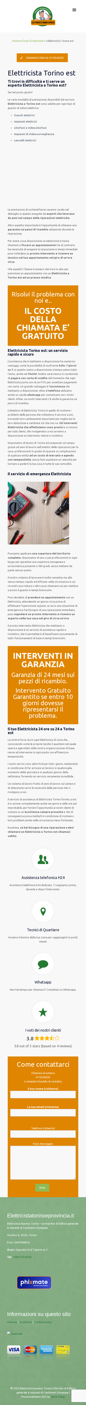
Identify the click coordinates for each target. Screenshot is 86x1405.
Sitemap (12, 1322)
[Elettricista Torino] (43, 16)
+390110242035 (22, 1257)
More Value (58, 1396)
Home (16, 40)
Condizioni (25, 1322)
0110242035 (43, 1077)
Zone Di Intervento (33, 40)
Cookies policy (43, 1322)
